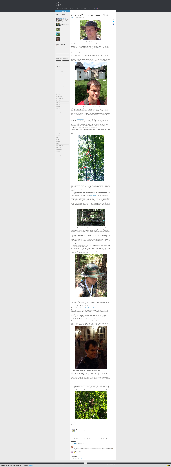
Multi (57, 116)
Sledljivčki (58, 135)
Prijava (94, 8)
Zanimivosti (58, 153)
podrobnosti (31, 465)
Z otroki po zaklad (59, 145)
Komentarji (75, 443)
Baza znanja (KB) (62, 23)
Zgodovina (58, 155)
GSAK (57, 104)
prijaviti (82, 458)
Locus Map (58, 112)
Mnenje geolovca (59, 114)
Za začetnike (58, 147)
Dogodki (58, 90)
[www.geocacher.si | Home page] (60, 4)
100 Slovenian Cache (80, 119)
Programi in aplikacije (60, 131)
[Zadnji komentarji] (65, 16)
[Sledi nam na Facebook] (62, 11)
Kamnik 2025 (58, 108)
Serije (58, 133)
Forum (60, 8)
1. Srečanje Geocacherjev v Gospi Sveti (91, 307)
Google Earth (58, 100)
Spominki (58, 137)
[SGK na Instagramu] (63, 11)
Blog (61, 18)
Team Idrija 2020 (100, 47)
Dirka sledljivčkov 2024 (60, 86)
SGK (72, 17)
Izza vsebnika (58, 106)
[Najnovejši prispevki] (59, 16)
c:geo (57, 75)
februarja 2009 (106, 117)
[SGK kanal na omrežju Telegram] (68, 11)
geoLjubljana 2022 (59, 96)
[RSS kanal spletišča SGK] (66, 11)
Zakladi (58, 151)
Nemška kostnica (93, 195)
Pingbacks (81, 443)
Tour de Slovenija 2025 (60, 141)
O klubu (90, 8)
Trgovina (77, 8)
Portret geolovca (74, 11)
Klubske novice (59, 110)
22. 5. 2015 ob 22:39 (79, 451)
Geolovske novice (59, 98)
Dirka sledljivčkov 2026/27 (84, 8)
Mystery (58, 118)
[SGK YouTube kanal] (65, 11)
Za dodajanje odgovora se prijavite (78, 449)
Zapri (169, 465)
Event (57, 94)
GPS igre (58, 102)
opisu (88, 187)
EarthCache (58, 92)
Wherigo (58, 143)
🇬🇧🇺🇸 (97, 8)
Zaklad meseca (64, 18)
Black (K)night (89, 183)
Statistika (58, 139)
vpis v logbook (85, 205)
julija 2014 (99, 117)
